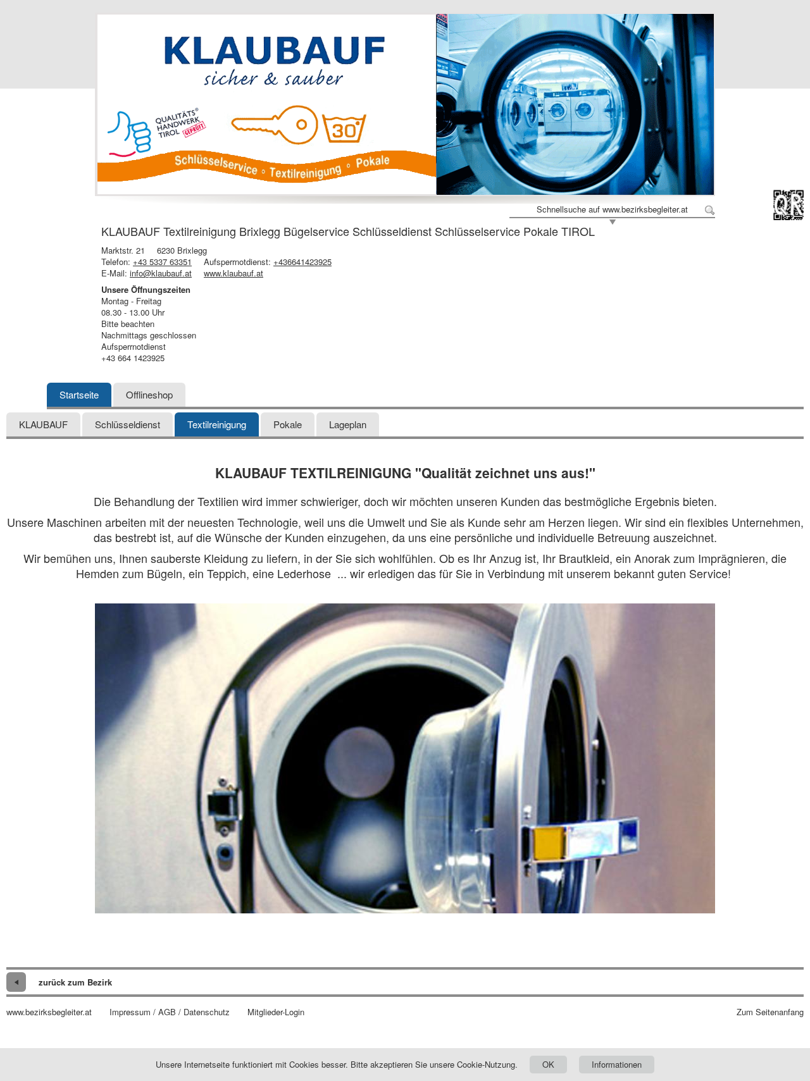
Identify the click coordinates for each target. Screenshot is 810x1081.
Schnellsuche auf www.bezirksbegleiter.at (612, 209)
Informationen (617, 1064)
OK (548, 1064)
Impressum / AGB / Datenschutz (169, 1012)
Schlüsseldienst (127, 424)
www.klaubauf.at (233, 273)
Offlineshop (149, 394)
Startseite (79, 394)
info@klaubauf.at (161, 273)
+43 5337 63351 (162, 262)
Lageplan (347, 424)
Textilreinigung (216, 424)
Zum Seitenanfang (770, 1012)
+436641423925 (302, 262)
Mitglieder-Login (275, 1012)
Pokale (287, 424)
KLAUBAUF (43, 424)
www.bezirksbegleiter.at (49, 1012)
